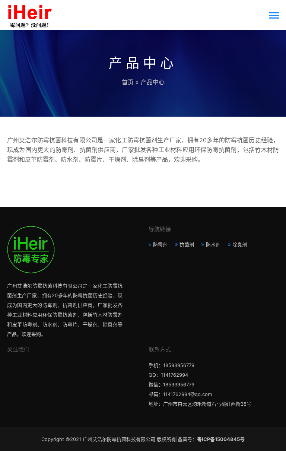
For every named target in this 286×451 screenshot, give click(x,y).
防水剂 (213, 244)
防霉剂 (160, 244)
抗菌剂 (186, 244)
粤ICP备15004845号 (221, 439)
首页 (128, 82)
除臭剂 (239, 244)
